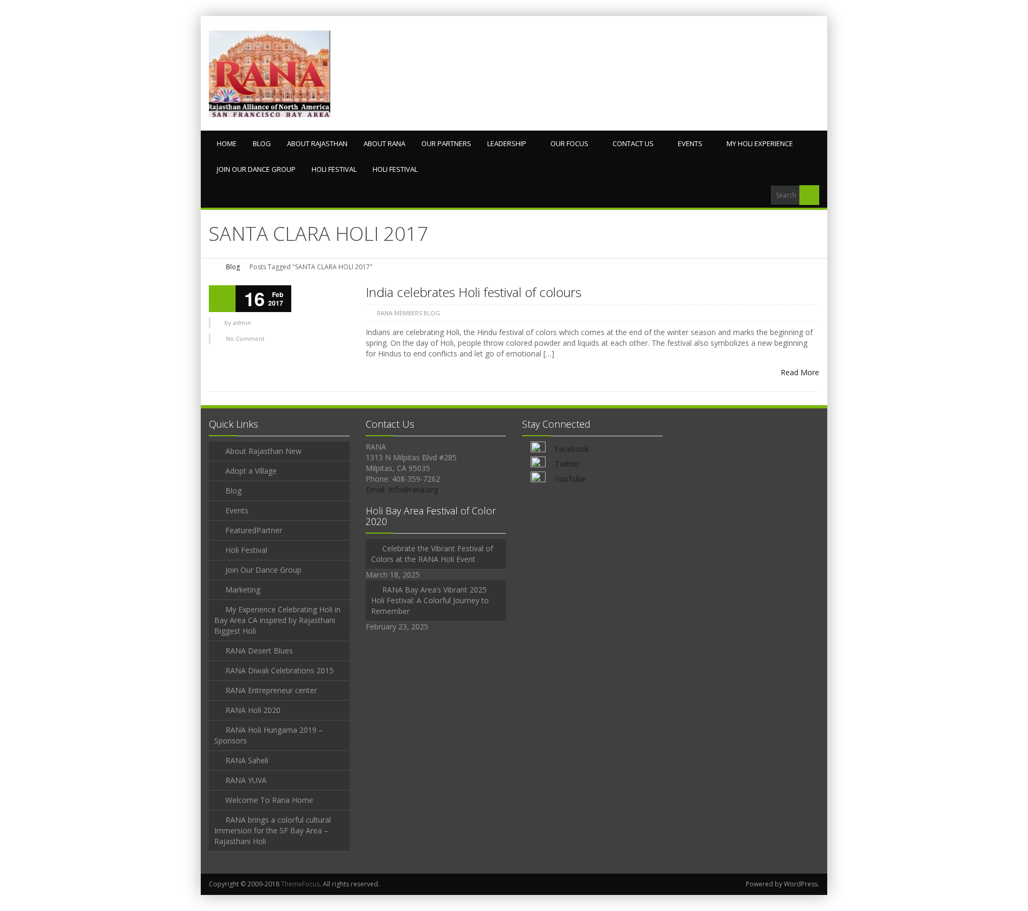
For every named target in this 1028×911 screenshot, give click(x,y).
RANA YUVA (246, 780)
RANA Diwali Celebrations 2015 (279, 670)
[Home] (212, 266)
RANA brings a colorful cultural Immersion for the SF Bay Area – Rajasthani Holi (272, 830)
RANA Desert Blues (259, 651)
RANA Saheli (246, 760)
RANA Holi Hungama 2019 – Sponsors (268, 735)
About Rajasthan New (263, 451)
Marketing (242, 589)
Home (227, 143)
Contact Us (633, 143)
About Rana (384, 143)
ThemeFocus (300, 884)
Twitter (567, 464)
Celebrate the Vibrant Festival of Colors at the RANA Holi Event (432, 553)
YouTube (570, 479)
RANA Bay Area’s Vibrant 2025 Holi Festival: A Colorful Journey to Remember (430, 600)
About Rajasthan (317, 143)
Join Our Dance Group (256, 169)
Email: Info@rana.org (402, 489)
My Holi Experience (760, 143)
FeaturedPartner (253, 530)
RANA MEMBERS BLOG (408, 313)
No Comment (245, 339)
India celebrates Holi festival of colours (473, 292)
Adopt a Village (251, 471)
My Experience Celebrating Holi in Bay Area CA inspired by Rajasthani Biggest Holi (277, 620)
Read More (800, 372)
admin (242, 322)
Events (690, 143)
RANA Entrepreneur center (271, 690)
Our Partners (446, 143)
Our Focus (569, 143)
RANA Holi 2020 (253, 710)
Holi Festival (334, 169)
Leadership (506, 143)
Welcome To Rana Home (269, 800)
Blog (262, 143)
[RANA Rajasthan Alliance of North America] (269, 73)
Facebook (572, 449)
